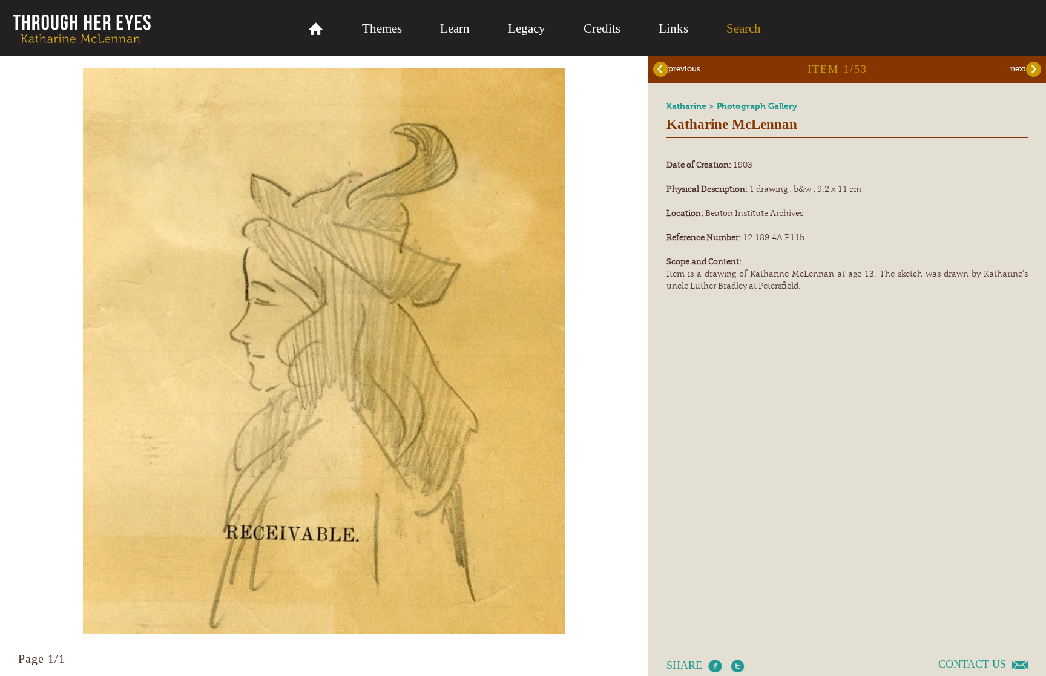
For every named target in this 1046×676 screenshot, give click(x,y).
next (1018, 68)
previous (684, 68)
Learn (455, 28)
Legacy (526, 28)
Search (743, 28)
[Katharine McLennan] (324, 630)
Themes (382, 28)
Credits (602, 28)
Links (673, 28)
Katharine (687, 106)
